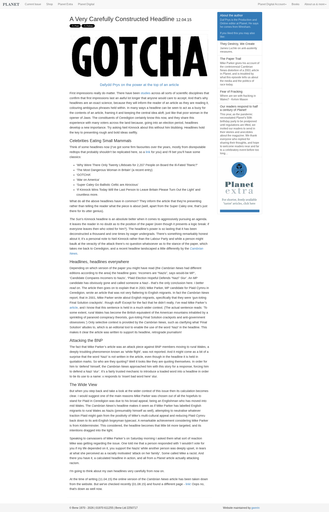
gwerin (255, 507)
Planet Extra (65, 4)
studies (145, 93)
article (74, 307)
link (148, 152)
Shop (49, 4)
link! (188, 484)
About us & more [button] (314, 4)
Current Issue (33, 4)
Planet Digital (86, 4)
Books (295, 4)
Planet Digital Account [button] (271, 4)
